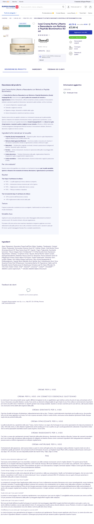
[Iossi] (43, 41)
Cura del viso (17, 18)
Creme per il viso (27, 18)
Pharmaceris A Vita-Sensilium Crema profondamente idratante (21, 467)
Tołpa (46, 451)
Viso (10, 18)
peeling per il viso (43, 427)
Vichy (42, 451)
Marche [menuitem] (14, 1)
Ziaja (50, 451)
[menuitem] (10, 13)
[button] (6, 35)
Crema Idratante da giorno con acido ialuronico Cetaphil (41, 465)
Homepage (5, 18)
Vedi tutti (41, 60)
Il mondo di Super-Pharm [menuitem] (82, 1)
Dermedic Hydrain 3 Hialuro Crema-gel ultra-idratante (75, 465)
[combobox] (42, 7)
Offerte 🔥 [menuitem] (6, 1)
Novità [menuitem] (21, 1)
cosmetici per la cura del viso (71, 404)
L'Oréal (55, 451)
